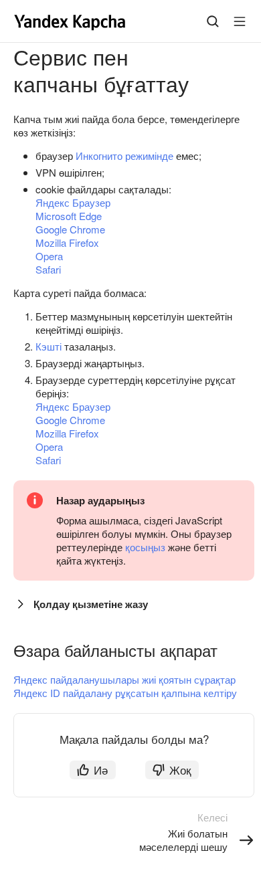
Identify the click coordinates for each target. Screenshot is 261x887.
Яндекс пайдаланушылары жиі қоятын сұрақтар (124, 679)
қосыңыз (145, 547)
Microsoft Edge (68, 216)
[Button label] (239, 21)
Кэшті (48, 346)
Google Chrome (70, 229)
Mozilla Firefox (67, 242)
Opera (49, 256)
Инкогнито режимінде (124, 156)
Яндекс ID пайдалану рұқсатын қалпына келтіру (125, 693)
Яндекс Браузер (72, 202)
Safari (48, 269)
